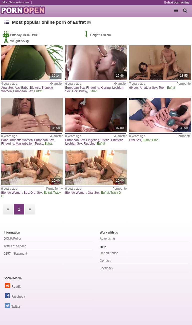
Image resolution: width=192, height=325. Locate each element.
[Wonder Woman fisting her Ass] (32, 62)
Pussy (83, 91)
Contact (105, 260)
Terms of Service (15, 246)
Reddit (16, 286)
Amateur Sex (148, 87)
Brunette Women (21, 140)
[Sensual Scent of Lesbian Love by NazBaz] (96, 62)
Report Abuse (109, 253)
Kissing (106, 87)
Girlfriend (117, 140)
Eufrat (38, 91)
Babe (24, 87)
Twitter (16, 306)
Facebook (18, 296)
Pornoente (183, 83)
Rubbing (90, 143)
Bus (26, 192)
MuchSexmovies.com (15, 2)
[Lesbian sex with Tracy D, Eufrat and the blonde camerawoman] (32, 167)
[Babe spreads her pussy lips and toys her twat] (32, 115)
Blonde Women (11, 192)
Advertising (107, 238)
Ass (17, 87)
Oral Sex (135, 140)
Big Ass (35, 87)
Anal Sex (7, 87)
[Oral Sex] (160, 115)
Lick (75, 91)
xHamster (56, 83)
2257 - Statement (15, 253)
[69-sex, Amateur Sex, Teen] (160, 62)
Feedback (106, 268)
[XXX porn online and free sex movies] (25, 10)
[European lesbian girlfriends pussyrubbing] (96, 115)
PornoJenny (54, 188)
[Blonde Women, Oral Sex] (96, 167)
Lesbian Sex (73, 143)
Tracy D (115, 192)
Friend (105, 140)
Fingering (92, 87)
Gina (155, 140)
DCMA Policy (13, 238)
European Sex (23, 91)
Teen (162, 87)
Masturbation (25, 143)
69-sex (133, 87)
